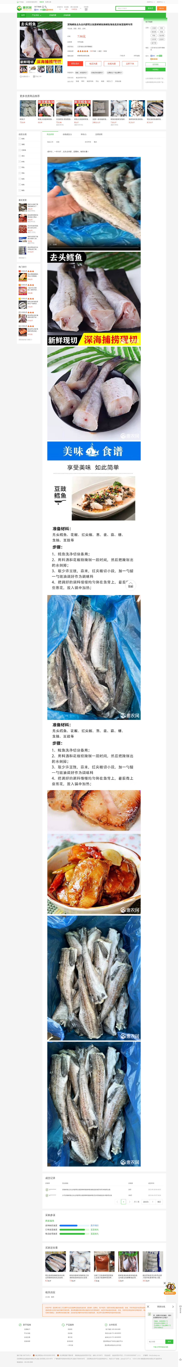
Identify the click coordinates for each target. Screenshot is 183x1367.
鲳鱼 (23, 184)
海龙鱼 (154, 32)
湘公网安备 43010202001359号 (45, 1355)
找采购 (70, 1333)
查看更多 (22, 258)
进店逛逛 (155, 64)
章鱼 (23, 173)
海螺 (23, 144)
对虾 (161, 28)
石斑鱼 (24, 150)
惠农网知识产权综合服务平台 (113, 1341)
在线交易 (27, 1337)
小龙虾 (154, 28)
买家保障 (27, 1341)
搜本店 (150, 8)
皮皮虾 (161, 39)
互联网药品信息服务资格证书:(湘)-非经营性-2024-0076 (35, 1359)
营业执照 (107, 1355)
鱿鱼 (23, 139)
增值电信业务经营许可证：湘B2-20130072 (89, 1355)
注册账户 (27, 1329)
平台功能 (27, 1333)
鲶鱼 (23, 179)
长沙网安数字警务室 (66, 1355)
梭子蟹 (154, 43)
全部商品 (155, 69)
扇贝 (23, 156)
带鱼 (153, 35)
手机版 (21, 2)
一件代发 (70, 1345)
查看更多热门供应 (25, 340)
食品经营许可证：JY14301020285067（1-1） (126, 1355)
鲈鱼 (23, 162)
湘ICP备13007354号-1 (24, 1355)
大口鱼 (47, 1297)
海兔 (161, 32)
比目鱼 (154, 39)
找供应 (70, 1329)
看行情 (70, 1337)
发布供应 (70, 1341)
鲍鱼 (23, 190)
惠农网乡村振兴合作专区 (113, 1345)
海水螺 (161, 35)
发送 (169, 1341)
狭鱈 (52, 1297)
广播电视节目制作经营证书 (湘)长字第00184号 (69, 1359)
